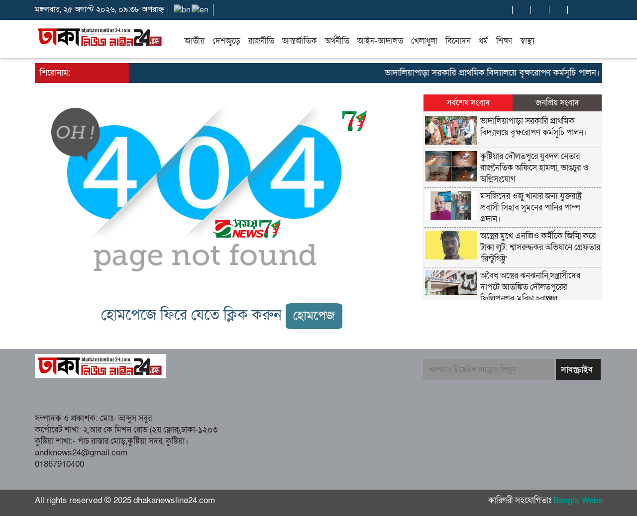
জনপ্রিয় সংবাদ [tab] (557, 102)
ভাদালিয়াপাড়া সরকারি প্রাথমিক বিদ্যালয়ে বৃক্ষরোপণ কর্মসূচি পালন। (484, 73)
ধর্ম (483, 41)
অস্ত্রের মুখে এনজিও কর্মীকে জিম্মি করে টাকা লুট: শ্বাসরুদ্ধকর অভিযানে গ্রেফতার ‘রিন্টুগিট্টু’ (540, 247)
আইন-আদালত (380, 41)
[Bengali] (183, 9)
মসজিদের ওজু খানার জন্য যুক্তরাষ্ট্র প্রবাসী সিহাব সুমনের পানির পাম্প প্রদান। (531, 207)
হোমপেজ (314, 316)
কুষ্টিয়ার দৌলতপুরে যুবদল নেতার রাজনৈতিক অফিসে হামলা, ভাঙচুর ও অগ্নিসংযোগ (534, 168)
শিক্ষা (504, 41)
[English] (201, 9)
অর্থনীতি (337, 41)
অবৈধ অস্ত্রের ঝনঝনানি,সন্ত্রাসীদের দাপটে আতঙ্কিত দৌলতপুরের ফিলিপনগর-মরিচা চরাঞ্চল (530, 287)
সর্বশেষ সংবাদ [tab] (468, 102)
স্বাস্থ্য (527, 41)
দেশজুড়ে (226, 41)
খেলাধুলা (424, 41)
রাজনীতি (261, 41)
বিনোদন (458, 41)
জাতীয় (195, 41)
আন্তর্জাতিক (299, 41)
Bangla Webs (577, 500)
